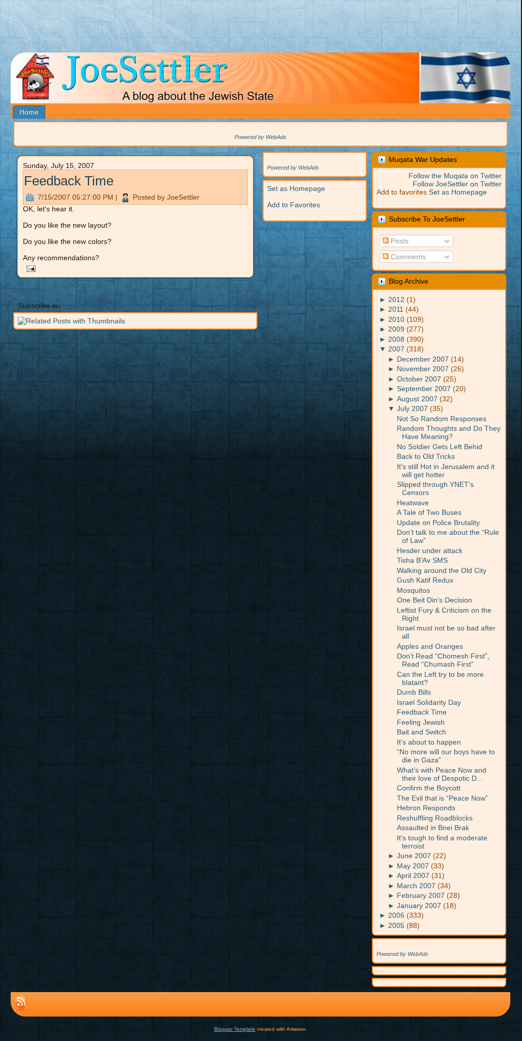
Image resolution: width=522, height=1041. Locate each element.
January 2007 (419, 905)
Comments (407, 257)
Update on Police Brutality (438, 522)
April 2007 (413, 875)
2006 (396, 915)
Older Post (243, 290)
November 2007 (423, 369)
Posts (399, 241)
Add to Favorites (293, 205)
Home (137, 290)
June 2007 (414, 856)
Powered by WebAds (260, 137)
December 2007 (423, 359)
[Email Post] (29, 268)
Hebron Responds (426, 808)
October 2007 (419, 379)
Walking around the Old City (441, 570)
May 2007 (413, 866)
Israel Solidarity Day (429, 702)
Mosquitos (413, 590)
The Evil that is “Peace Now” (442, 798)
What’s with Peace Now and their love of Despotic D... (441, 774)
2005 (396, 925)
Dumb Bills (414, 692)
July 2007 (412, 408)
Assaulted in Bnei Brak (433, 828)
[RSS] (21, 1004)
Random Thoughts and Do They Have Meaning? (449, 432)
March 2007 (416, 886)
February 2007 (421, 895)
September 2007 (424, 389)
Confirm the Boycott (428, 788)
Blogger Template (234, 1029)
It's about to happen (429, 742)
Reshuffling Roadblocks (435, 818)
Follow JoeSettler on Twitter (457, 184)
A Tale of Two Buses (429, 512)
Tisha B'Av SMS (422, 560)
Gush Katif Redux (425, 580)
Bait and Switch (421, 732)
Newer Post (29, 290)
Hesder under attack (429, 550)
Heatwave (413, 503)
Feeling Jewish (421, 722)
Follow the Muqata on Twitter (455, 176)
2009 (396, 329)
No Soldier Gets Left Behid (439, 447)
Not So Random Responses (441, 419)
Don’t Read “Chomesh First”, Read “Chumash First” (443, 660)
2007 (396, 349)
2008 (396, 339)
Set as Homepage (296, 188)
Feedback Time (68, 180)
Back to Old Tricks (426, 456)
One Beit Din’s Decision (434, 600)
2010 (396, 319)
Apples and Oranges (430, 646)
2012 (396, 299)
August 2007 (417, 399)
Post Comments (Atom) (100, 306)
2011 (395, 309)
